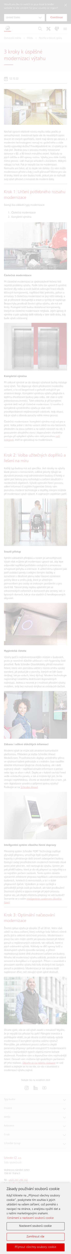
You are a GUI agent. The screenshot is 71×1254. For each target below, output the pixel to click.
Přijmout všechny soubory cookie (35, 1247)
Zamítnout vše (35, 1236)
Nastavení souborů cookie (35, 1226)
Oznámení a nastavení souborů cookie (30, 1218)
